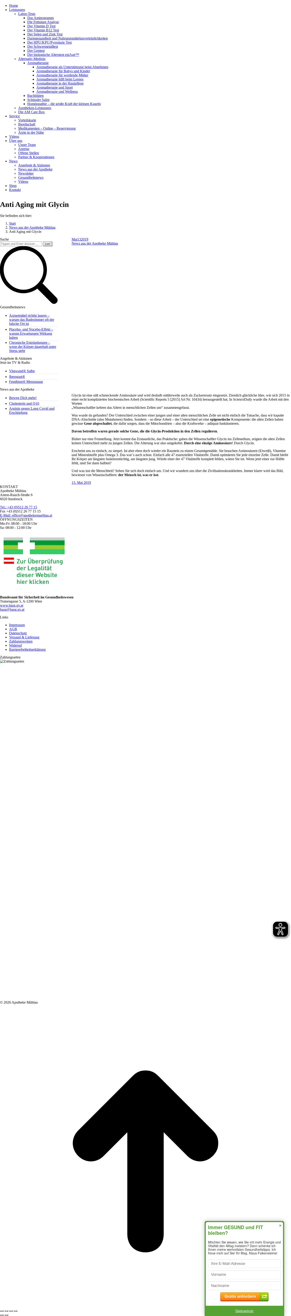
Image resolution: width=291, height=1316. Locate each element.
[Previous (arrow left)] (2, 1315)
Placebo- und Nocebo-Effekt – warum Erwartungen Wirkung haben (31, 333)
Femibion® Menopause (26, 382)
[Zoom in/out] (15, 1311)
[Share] (6, 1311)
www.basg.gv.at (11, 605)
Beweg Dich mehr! (23, 398)
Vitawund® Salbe (22, 371)
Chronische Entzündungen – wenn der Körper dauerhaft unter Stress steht (32, 347)
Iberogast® (17, 377)
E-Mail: (26, 515)
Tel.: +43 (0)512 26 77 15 (18, 507)
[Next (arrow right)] (6, 1315)
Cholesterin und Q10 (24, 403)
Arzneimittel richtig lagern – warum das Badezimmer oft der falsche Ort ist (31, 320)
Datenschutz (244, 1311)
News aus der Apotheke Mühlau (95, 243)
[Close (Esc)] (2, 1311)
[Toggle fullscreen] (11, 1311)
